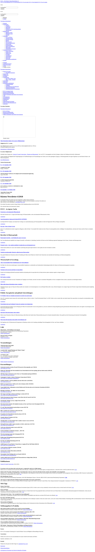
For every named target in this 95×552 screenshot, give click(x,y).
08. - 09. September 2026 (6, 177)
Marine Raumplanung (10, 46)
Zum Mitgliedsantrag (5, 159)
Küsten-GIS (8, 52)
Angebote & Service (7, 49)
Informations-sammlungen (11, 59)
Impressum (5, 103)
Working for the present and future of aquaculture (12, 269)
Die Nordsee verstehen (5, 277)
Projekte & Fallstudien (10, 87)
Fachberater (8, 26)
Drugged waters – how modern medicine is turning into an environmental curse (18, 245)
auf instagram (3, 550)
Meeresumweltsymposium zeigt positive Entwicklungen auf (13, 319)
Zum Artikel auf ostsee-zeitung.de (7, 375)
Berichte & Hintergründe (8, 92)
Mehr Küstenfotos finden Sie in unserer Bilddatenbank (12, 140)
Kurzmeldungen (6, 98)
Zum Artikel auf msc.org (6, 381)
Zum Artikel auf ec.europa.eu (6, 408)
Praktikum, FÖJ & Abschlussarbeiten (13, 29)
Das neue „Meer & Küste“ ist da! (8, 226)
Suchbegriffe (3, 7)
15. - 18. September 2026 (6, 183)
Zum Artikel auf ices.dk (5, 448)
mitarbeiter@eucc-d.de (23, 543)
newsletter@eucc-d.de (20, 202)
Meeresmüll (8, 47)
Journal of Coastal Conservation (7, 464)
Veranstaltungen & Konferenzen (12, 86)
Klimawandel (8, 44)
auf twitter (14, 550)
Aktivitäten (5, 36)
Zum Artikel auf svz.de (5, 388)
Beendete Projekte (9, 39)
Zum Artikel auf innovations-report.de (8, 411)
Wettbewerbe (8, 53)
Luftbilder (8, 85)
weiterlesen (3, 216)
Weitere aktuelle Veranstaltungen (7, 361)
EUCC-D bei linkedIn (33, 2)
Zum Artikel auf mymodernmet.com (8, 445)
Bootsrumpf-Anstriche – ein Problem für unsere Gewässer (13, 237)
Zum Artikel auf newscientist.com (7, 421)
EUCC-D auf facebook (15, 2)
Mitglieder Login (9, 33)
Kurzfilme (8, 54)
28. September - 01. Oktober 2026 (8, 189)
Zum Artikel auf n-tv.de (5, 371)
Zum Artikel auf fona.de (5, 418)
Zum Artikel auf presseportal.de (7, 431)
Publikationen (6, 99)
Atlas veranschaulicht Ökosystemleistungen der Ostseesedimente (14, 262)
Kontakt (4, 60)
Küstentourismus (9, 45)
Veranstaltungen (6, 96)
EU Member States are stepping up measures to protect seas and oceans (16, 295)
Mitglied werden (9, 32)
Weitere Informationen (5, 333)
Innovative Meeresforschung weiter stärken (10, 312)
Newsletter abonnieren (10, 72)
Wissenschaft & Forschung (8, 93)
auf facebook (9, 550)
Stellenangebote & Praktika (8, 101)
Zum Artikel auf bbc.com (6, 428)
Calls (4, 95)
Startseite (5, 23)
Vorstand (7, 25)
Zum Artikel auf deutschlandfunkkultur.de (9, 395)
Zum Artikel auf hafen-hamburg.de (8, 458)
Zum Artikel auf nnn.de (5, 401)
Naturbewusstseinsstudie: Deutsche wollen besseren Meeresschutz (15, 252)
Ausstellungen (9, 55)
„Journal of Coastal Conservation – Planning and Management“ (26, 154)
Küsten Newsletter (9, 51)
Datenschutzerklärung (5, 548)
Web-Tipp (5, 100)
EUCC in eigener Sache (8, 91)
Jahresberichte (8, 30)
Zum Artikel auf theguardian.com (7, 385)
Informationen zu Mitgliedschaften (8, 149)
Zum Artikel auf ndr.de (5, 438)
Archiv (4, 66)
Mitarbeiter (8, 27)
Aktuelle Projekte (9, 38)
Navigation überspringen (6, 21)
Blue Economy (9, 41)
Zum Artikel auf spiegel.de (6, 391)
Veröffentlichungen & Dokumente (13, 88)
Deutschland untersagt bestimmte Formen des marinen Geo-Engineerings (17, 304)
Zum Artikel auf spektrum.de (6, 435)
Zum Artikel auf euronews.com (7, 398)
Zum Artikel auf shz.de (5, 441)
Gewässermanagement (10, 43)
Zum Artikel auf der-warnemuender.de (8, 455)
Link (76, 469)
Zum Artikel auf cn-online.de (6, 415)
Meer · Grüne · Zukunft (10, 79)
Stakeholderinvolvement (11, 48)
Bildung (7, 40)
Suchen (2, 8)
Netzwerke (8, 58)
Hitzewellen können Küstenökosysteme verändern (11, 284)
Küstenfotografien (9, 84)
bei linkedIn (18, 550)
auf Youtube (23, 550)
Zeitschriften (8, 56)
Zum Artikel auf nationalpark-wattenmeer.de (10, 378)
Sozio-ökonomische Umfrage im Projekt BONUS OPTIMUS (14, 219)
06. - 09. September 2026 (6, 171)
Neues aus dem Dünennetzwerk (9, 102)
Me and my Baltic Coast (11, 78)
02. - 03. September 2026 (6, 164)
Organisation (5, 24)
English (4, 18)
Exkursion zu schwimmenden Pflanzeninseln (10, 212)
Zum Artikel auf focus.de (6, 405)
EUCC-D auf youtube (42, 2)
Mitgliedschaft (6, 31)
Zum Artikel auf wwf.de (5, 368)
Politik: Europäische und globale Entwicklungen (13, 94)
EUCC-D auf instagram (5, 2)
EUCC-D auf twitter (24, 2)
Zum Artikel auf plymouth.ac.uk (7, 425)
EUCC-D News (9, 37)
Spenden (7, 34)
